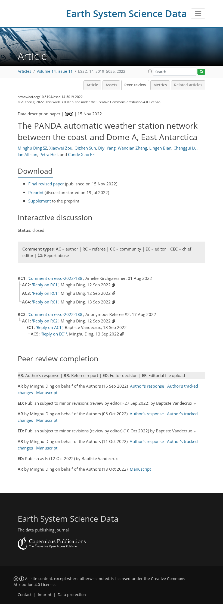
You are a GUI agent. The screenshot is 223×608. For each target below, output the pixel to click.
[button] (150, 71)
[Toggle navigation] (198, 13)
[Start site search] (201, 72)
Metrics (160, 85)
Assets (111, 85)
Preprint (36, 192)
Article (92, 85)
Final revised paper (46, 183)
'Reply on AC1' (49, 327)
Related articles (188, 85)
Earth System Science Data (126, 13)
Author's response (147, 386)
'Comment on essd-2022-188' (55, 278)
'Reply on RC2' (45, 321)
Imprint (44, 594)
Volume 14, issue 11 (55, 71)
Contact (25, 594)
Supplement (39, 201)
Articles (24, 71)
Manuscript (46, 392)
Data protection (72, 594)
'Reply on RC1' (45, 284)
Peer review (135, 85)
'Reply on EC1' (54, 334)
